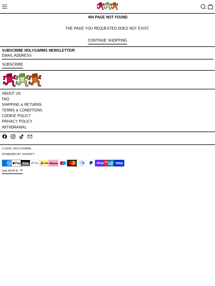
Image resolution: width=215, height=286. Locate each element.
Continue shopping (107, 40)
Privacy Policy (17, 121)
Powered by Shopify (18, 154)
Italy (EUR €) (10, 170)
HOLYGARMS (22, 148)
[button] (203, 6)
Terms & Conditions (22, 110)
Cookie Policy (16, 116)
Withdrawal (14, 127)
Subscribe (12, 64)
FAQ (5, 99)
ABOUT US (11, 93)
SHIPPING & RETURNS (22, 105)
